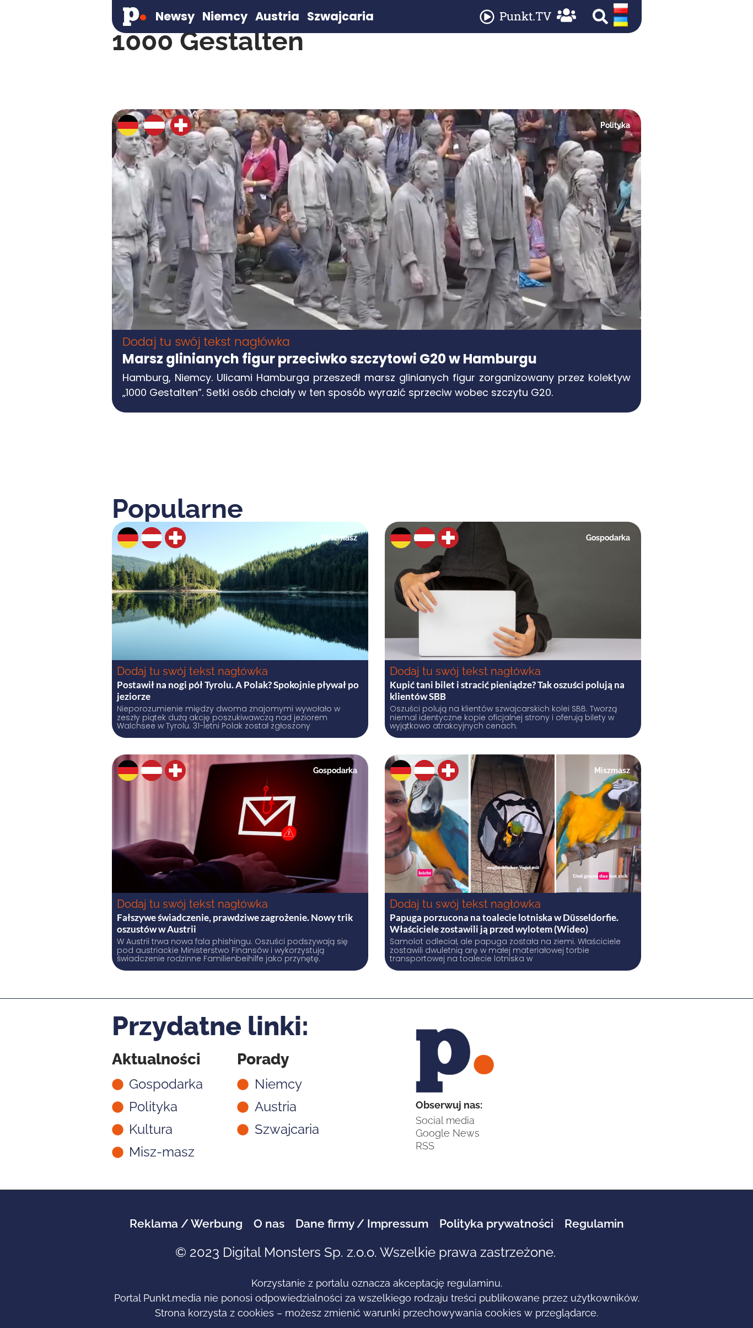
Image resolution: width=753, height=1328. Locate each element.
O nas (269, 1223)
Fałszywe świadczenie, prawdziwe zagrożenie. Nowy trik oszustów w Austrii (235, 923)
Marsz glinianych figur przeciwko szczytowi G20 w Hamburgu (329, 359)
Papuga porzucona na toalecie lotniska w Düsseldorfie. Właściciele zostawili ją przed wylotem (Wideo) (504, 923)
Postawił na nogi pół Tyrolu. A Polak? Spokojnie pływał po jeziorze (238, 690)
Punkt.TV (525, 16)
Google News (448, 1133)
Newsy (175, 16)
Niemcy (225, 16)
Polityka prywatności (496, 1223)
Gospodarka (608, 537)
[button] (600, 16)
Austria (277, 16)
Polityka (615, 125)
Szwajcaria (340, 16)
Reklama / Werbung (186, 1223)
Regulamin (594, 1223)
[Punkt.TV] (487, 16)
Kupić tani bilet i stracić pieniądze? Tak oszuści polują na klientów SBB (507, 690)
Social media (445, 1120)
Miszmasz (339, 537)
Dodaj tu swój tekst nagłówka (206, 342)
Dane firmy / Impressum (361, 1223)
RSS (425, 1146)
